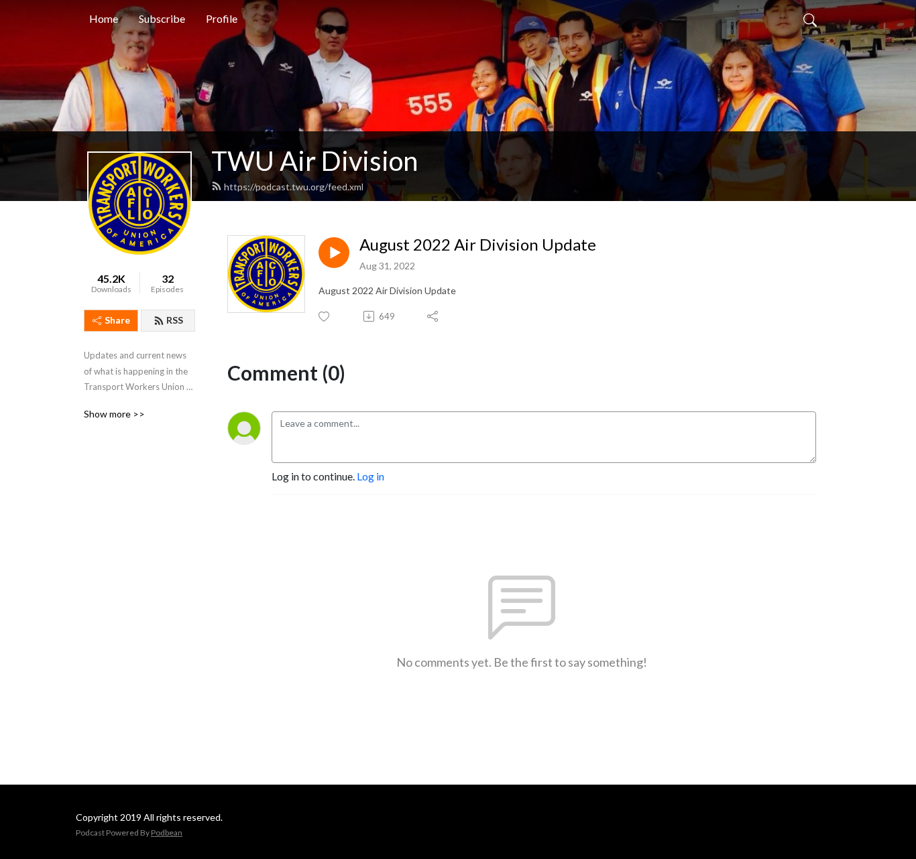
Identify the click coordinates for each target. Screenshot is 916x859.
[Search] (810, 18)
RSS (174, 320)
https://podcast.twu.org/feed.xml (293, 186)
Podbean (166, 833)
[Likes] (325, 317)
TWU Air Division (314, 161)
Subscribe (162, 18)
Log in (370, 476)
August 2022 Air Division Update (477, 244)
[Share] (433, 316)
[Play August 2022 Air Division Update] (334, 252)
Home (103, 18)
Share (117, 320)
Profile (221, 18)
